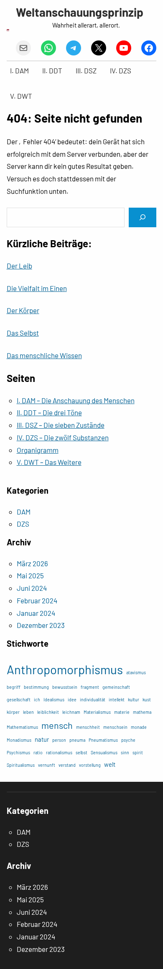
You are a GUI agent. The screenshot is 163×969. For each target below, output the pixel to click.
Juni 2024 (32, 588)
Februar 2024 (37, 600)
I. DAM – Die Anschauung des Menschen (76, 400)
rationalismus (59, 752)
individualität (92, 699)
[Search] (142, 217)
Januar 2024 (36, 613)
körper (13, 712)
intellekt (117, 699)
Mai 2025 (30, 575)
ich (37, 699)
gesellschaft (19, 699)
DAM (24, 511)
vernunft (46, 765)
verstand (67, 765)
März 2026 (32, 563)
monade (139, 727)
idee (72, 699)
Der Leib (19, 265)
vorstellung (90, 765)
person (59, 740)
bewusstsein (64, 687)
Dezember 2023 (41, 625)
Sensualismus (104, 752)
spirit (137, 752)
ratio (38, 752)
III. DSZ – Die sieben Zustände (60, 425)
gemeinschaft (116, 687)
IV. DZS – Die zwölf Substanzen (63, 437)
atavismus (136, 672)
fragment (90, 687)
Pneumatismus (103, 740)
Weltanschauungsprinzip (79, 12)
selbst (81, 752)
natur (42, 739)
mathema (142, 712)
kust (147, 699)
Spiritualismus (21, 765)
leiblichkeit (48, 712)
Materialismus (97, 712)
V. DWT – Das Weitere (49, 462)
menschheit (88, 727)
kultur (133, 699)
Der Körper (23, 310)
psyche (128, 740)
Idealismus (53, 699)
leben (28, 712)
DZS (23, 524)
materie (122, 712)
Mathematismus (22, 727)
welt (109, 764)
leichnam (71, 712)
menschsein (115, 727)
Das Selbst (23, 333)
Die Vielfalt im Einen (37, 288)
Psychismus (18, 752)
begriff (13, 687)
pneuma (77, 740)
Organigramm (38, 450)
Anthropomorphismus (65, 669)
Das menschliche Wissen (44, 355)
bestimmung (36, 687)
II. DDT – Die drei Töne (49, 412)
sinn (125, 752)
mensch (57, 725)
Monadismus (19, 740)
